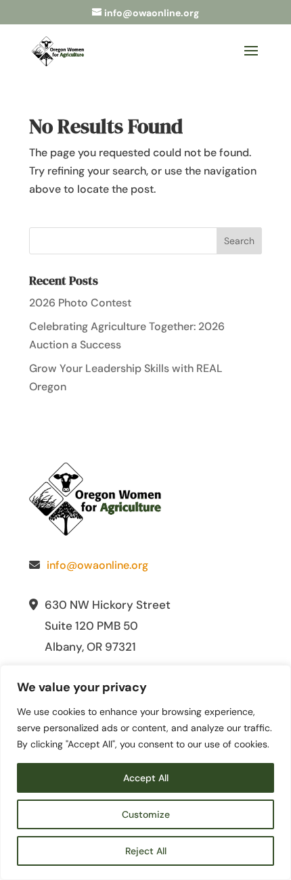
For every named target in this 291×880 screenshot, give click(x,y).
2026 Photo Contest (80, 303)
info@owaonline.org (97, 565)
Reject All (145, 851)
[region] (145, 772)
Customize (146, 814)
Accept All (146, 778)
